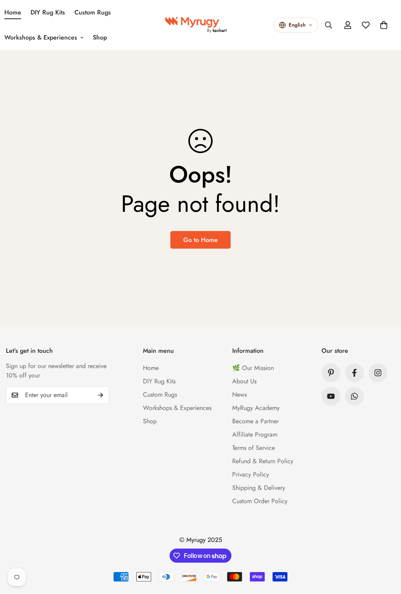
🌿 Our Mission (253, 367)
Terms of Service (253, 447)
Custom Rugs (92, 12)
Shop (100, 37)
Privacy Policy (250, 474)
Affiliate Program (254, 434)
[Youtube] (331, 396)
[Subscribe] (100, 395)
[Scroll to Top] (386, 551)
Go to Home (200, 239)
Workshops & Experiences (177, 407)
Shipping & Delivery (258, 487)
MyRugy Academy (256, 407)
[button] (384, 25)
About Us (244, 381)
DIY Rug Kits (48, 12)
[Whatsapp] (354, 396)
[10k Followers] (354, 372)
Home (151, 367)
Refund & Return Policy (262, 461)
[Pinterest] (331, 372)
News (239, 394)
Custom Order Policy (259, 501)
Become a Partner (255, 421)
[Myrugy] (200, 25)
